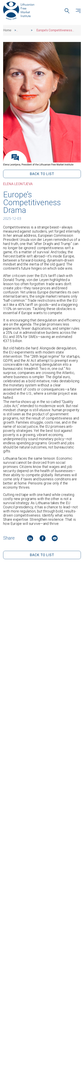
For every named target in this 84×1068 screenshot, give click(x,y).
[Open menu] (78, 11)
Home (7, 30)
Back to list (42, 174)
